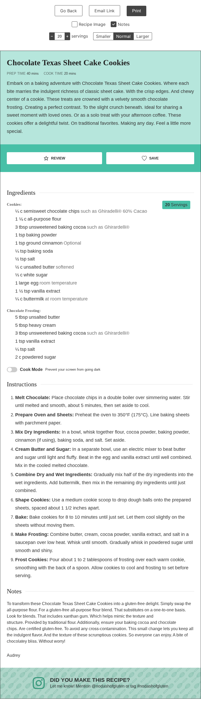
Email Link (104, 10)
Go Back (68, 10)
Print (136, 11)
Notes (124, 24)
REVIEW (57, 158)
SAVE (153, 158)
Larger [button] (142, 36)
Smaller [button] (103, 36)
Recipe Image (92, 24)
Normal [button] (123, 36)
